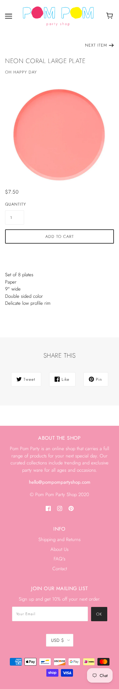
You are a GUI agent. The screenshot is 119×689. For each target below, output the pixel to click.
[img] (48, 508)
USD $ (57, 640)
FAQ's (59, 558)
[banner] (58, 15)
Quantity (14, 204)
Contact (59, 568)
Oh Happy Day (21, 72)
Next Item (96, 45)
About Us (59, 549)
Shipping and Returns (59, 539)
